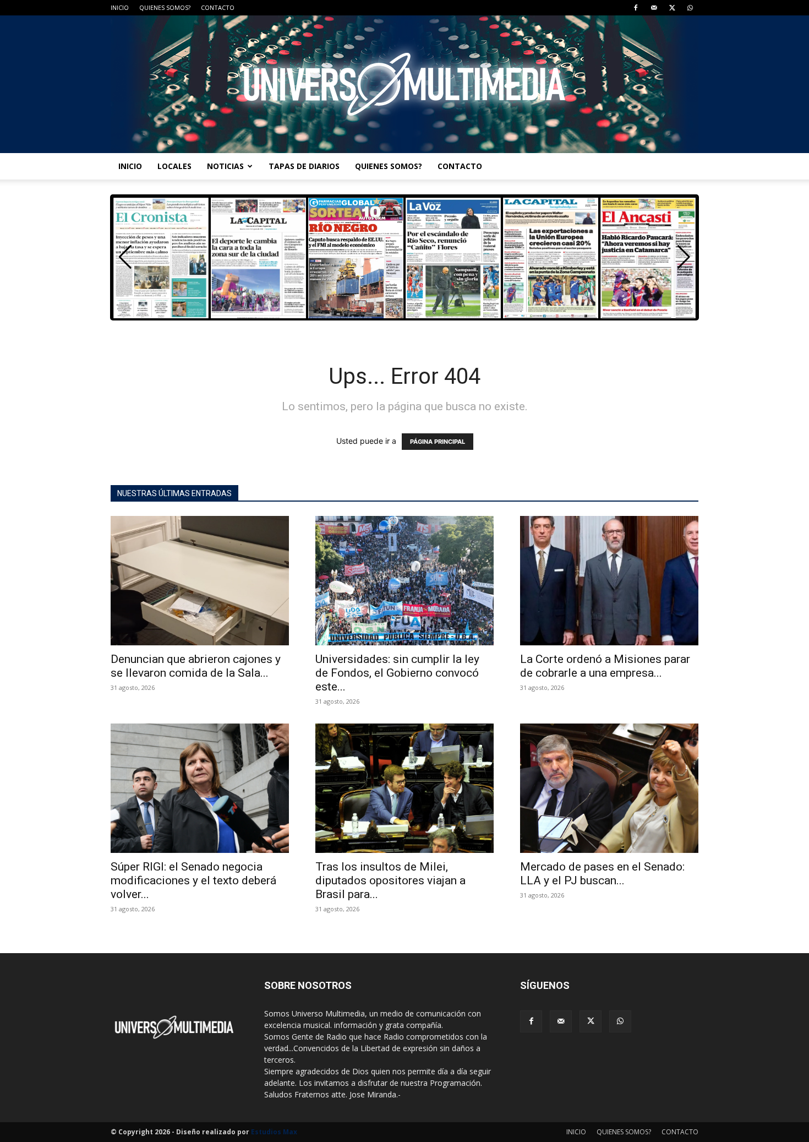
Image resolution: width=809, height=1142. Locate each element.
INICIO (120, 7)
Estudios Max (274, 1131)
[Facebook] (635, 7)
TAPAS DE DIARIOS (304, 166)
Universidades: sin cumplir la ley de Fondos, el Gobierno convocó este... (397, 672)
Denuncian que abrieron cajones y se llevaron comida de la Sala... (196, 665)
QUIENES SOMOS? (164, 7)
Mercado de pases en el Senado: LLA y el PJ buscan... (602, 873)
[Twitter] (672, 7)
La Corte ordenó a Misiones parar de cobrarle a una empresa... (605, 665)
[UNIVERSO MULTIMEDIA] (404, 84)
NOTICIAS (225, 166)
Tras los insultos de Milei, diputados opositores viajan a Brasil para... (390, 880)
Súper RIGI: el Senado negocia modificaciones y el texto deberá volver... (193, 880)
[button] (683, 257)
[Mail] (654, 7)
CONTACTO (217, 7)
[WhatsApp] (690, 7)
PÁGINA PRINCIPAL (437, 441)
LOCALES (174, 166)
